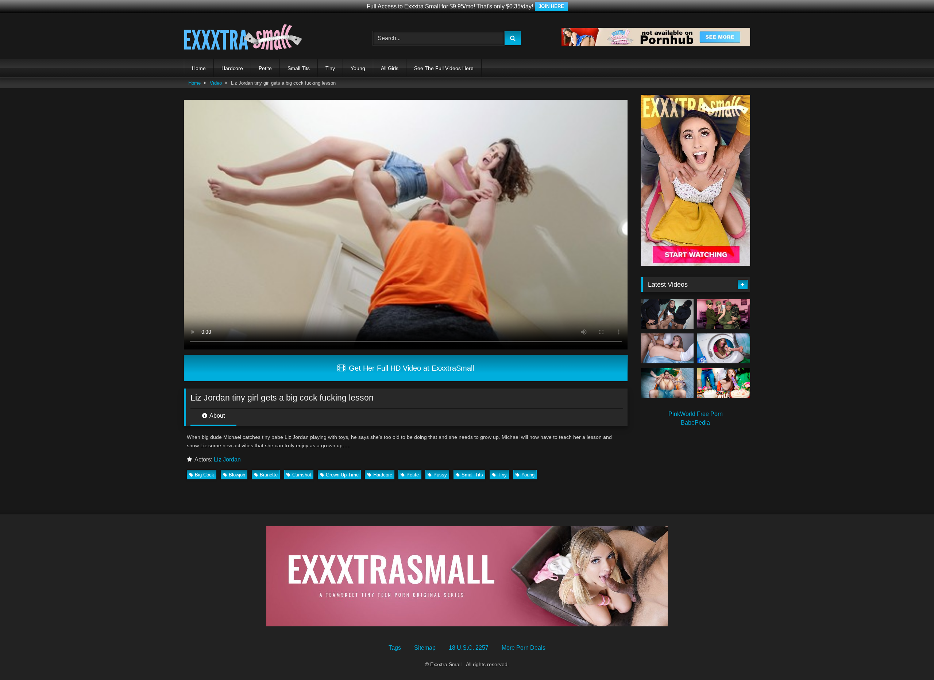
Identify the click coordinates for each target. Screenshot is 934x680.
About (216, 416)
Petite (265, 68)
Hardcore (232, 68)
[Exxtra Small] (243, 38)
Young (358, 68)
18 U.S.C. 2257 (469, 648)
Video (216, 83)
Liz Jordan (227, 459)
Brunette (269, 475)
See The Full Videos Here (444, 68)
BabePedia (695, 423)
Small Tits (298, 68)
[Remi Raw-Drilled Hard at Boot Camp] (723, 314)
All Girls (389, 68)
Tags (395, 648)
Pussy (440, 475)
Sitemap (425, 648)
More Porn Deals (523, 648)
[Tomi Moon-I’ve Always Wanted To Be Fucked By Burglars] (667, 314)
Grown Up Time (342, 475)
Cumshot (301, 475)
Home (199, 68)
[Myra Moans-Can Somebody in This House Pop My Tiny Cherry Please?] (723, 348)
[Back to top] (911, 658)
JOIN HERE (551, 6)
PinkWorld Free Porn (695, 414)
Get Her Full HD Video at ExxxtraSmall (410, 368)
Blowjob (237, 475)
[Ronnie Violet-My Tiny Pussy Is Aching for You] (667, 383)
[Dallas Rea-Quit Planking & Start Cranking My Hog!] (667, 348)
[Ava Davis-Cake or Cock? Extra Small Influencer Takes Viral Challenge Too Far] (723, 383)
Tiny (330, 68)
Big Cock (204, 475)
